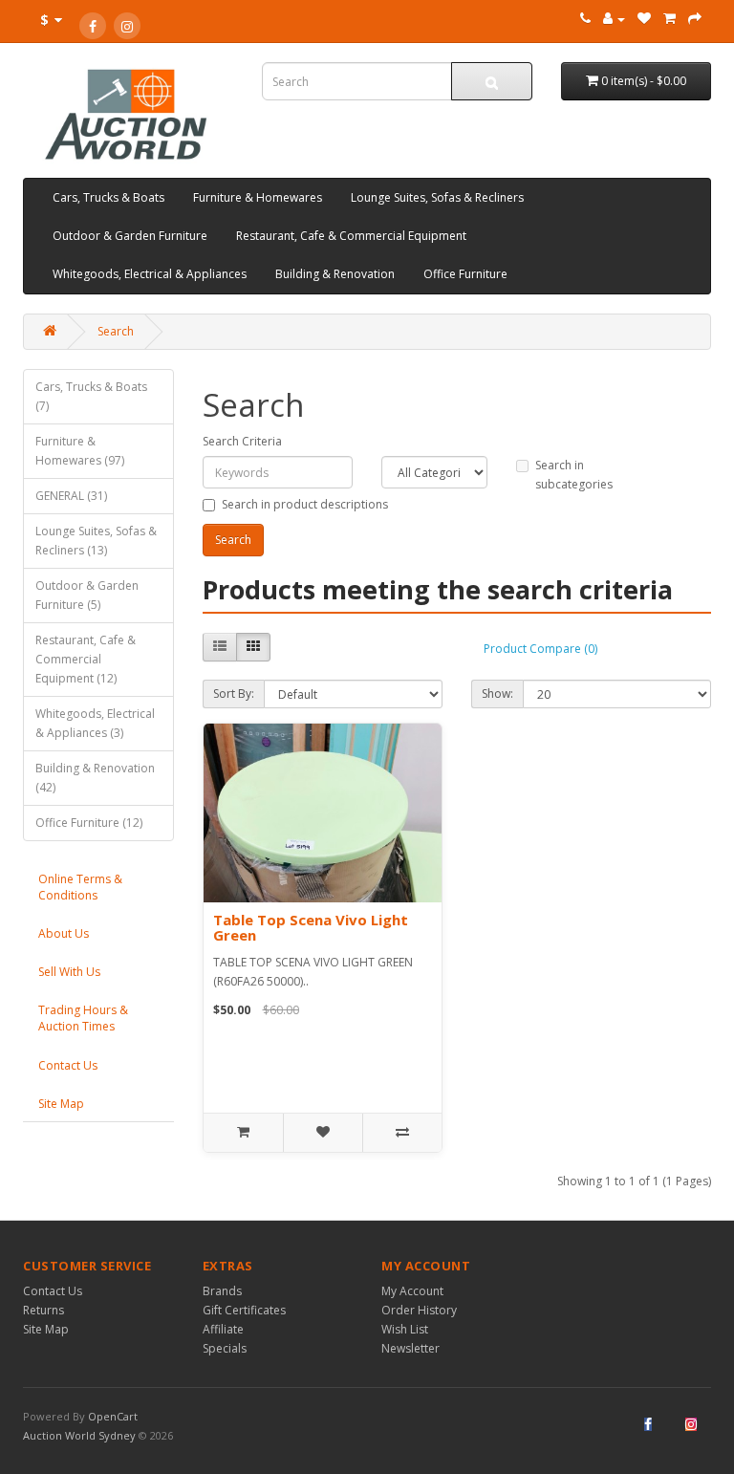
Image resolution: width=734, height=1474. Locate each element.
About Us (63, 933)
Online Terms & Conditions (80, 887)
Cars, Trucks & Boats (108, 197)
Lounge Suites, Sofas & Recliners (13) (96, 540)
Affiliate (223, 1329)
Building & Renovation (335, 274)
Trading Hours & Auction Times (83, 1018)
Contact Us (67, 1065)
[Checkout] (695, 19)
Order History (419, 1310)
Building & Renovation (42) (95, 777)
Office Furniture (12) (88, 822)
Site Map (61, 1103)
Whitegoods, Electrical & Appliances (150, 274)
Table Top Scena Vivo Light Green (310, 927)
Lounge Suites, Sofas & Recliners (437, 197)
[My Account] (614, 19)
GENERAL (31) (71, 496)
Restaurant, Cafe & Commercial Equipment (351, 236)
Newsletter (410, 1348)
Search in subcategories (574, 474)
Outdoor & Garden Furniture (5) (87, 595)
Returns (43, 1310)
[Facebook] (92, 25)
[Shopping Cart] (669, 19)
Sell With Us (69, 972)
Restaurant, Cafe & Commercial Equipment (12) (85, 659)
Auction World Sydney (81, 1435)
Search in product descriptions (305, 504)
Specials (225, 1348)
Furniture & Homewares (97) (79, 450)
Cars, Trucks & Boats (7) (91, 396)
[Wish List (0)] (644, 19)
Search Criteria (242, 441)
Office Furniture (465, 274)
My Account (412, 1291)
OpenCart (113, 1416)
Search (115, 331)
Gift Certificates (244, 1310)
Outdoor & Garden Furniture (130, 236)
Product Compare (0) (540, 648)
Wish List (404, 1329)
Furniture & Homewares (257, 197)
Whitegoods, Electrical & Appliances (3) (95, 723)
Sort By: (233, 693)
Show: (497, 693)
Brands (222, 1291)
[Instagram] (127, 25)
